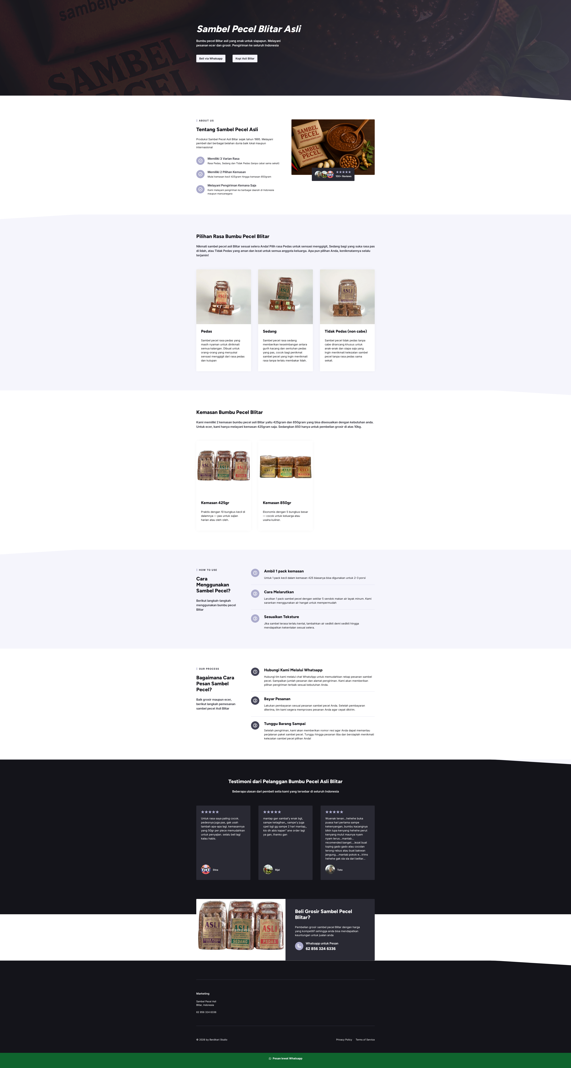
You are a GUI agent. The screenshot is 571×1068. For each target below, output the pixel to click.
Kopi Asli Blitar (245, 58)
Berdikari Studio (218, 1039)
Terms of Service (365, 1039)
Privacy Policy (344, 1039)
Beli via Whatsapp (210, 58)
